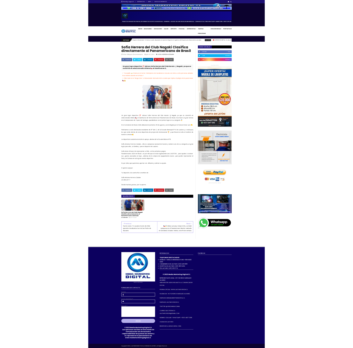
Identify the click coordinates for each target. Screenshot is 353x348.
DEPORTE (173, 29)
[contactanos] (215, 228)
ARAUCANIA (148, 29)
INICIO (140, 29)
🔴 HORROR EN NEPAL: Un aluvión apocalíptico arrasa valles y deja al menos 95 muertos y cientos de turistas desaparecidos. (201, 40)
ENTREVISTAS (141, 1)
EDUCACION (158, 29)
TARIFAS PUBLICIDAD (202, 31)
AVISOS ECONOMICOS (160, 1)
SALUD (166, 29)
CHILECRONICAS (216, 29)
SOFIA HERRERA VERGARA (166, 54)
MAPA (149, 1)
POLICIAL (182, 29)
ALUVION (160, 40)
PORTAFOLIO (227, 29)
